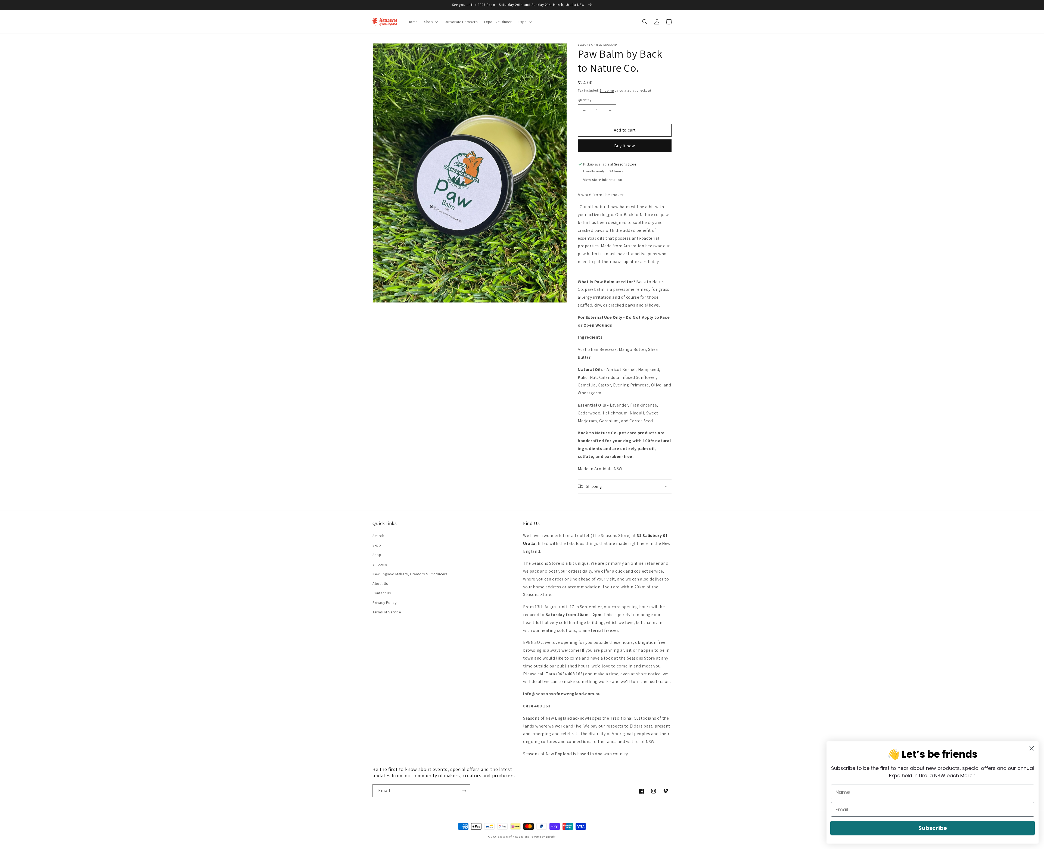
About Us (380, 583)
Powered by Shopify (543, 836)
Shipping (607, 90)
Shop (376, 554)
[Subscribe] (464, 790)
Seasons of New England (513, 836)
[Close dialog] (1031, 748)
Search (378, 535)
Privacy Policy (384, 602)
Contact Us (381, 593)
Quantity (584, 100)
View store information (602, 179)
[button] (430, 21)
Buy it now (624, 145)
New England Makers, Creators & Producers (410, 574)
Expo (376, 545)
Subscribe (932, 828)
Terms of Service (386, 612)
